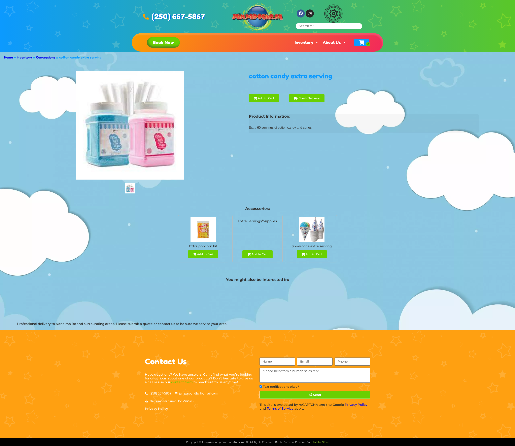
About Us (332, 42)
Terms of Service (280, 408)
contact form (182, 382)
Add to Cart (265, 98)
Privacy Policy (156, 409)
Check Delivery (309, 98)
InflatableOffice (320, 442)
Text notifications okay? (281, 386)
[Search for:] (329, 26)
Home (8, 57)
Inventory (304, 42)
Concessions (45, 57)
